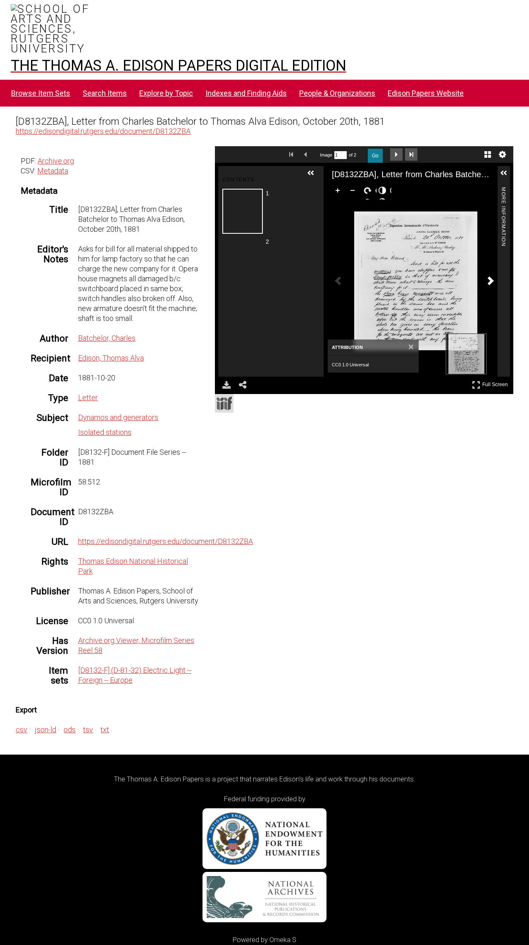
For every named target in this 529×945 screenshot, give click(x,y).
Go (375, 156)
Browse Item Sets (40, 93)
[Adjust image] (383, 192)
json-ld (45, 729)
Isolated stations (104, 432)
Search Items (105, 93)
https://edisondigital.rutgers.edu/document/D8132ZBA (103, 131)
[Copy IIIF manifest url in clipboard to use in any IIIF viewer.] (224, 403)
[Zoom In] (339, 192)
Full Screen (496, 383)
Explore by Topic (166, 93)
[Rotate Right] (369, 192)
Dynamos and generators (118, 417)
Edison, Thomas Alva (111, 358)
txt (104, 729)
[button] (314, 176)
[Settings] (502, 154)
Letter (88, 397)
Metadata (52, 170)
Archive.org (56, 161)
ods (70, 729)
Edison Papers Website (426, 93)
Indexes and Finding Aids (246, 93)
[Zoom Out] (354, 192)
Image (326, 154)
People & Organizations (337, 93)
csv (21, 729)
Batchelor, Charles (107, 338)
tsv (88, 729)
